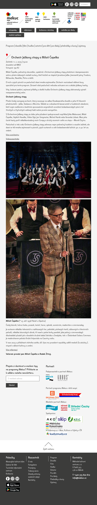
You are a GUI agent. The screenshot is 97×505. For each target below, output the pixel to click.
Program (10, 45)
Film (52, 464)
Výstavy (53, 482)
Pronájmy (31, 468)
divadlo (18, 45)
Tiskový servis (33, 471)
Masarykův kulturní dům (15, 461)
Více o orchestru (12, 134)
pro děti (46, 45)
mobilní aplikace (15, 35)
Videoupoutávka (12, 139)
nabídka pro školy (68, 30)
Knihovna (9, 474)
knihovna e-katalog (46, 30)
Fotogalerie (32, 465)
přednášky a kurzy (69, 45)
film (25, 45)
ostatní (38, 45)
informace (28, 30)
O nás (30, 461)
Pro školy (53, 476)
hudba (31, 45)
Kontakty (31, 480)
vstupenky (13, 30)
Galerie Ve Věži (11, 465)
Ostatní (53, 470)
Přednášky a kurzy (57, 479)
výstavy (82, 45)
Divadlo (53, 460)
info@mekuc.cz (79, 478)
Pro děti (53, 473)
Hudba (52, 467)
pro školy (55, 45)
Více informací (12, 349)
